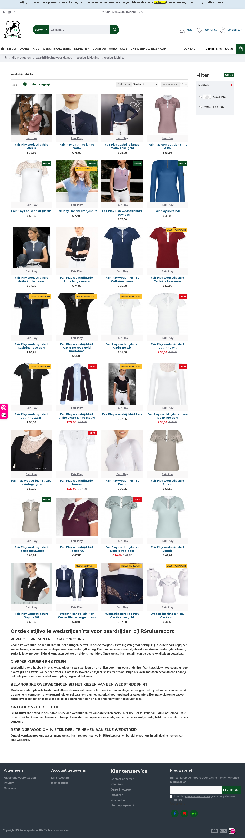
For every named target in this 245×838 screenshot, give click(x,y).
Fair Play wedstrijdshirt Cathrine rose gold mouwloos (76, 347)
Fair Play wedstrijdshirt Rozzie (167, 482)
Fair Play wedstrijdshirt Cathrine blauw (122, 279)
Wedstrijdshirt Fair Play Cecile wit (167, 615)
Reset (230, 75)
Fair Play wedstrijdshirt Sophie (167, 548)
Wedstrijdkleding (88, 57)
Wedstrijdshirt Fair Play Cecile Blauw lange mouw (77, 615)
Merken (203, 84)
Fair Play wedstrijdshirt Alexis (31, 146)
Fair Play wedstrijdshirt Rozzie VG (76, 548)
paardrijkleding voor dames (53, 57)
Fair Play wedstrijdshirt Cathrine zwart (31, 415)
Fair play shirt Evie (167, 211)
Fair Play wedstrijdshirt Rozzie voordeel (122, 548)
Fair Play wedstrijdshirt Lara (122, 414)
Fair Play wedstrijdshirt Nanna (76, 482)
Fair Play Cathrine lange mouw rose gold (122, 146)
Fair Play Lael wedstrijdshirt (31, 211)
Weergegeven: (170, 84)
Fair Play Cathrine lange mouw (77, 146)
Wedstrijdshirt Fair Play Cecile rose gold (122, 615)
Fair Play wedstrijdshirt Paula (122, 482)
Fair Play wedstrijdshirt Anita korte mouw (31, 279)
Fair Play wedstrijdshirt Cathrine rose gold (31, 345)
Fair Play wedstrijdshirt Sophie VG (31, 615)
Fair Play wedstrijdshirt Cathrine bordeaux (167, 279)
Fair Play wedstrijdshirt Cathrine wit (122, 345)
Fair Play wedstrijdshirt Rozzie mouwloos (31, 548)
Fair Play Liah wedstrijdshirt (77, 211)
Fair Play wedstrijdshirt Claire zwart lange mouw (77, 415)
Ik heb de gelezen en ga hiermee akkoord (204, 798)
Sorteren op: (124, 84)
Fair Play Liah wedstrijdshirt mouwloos (122, 212)
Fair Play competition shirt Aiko (167, 146)
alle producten (21, 57)
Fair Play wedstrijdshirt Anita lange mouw (76, 279)
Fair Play (31, 138)
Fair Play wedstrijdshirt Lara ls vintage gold (167, 415)
